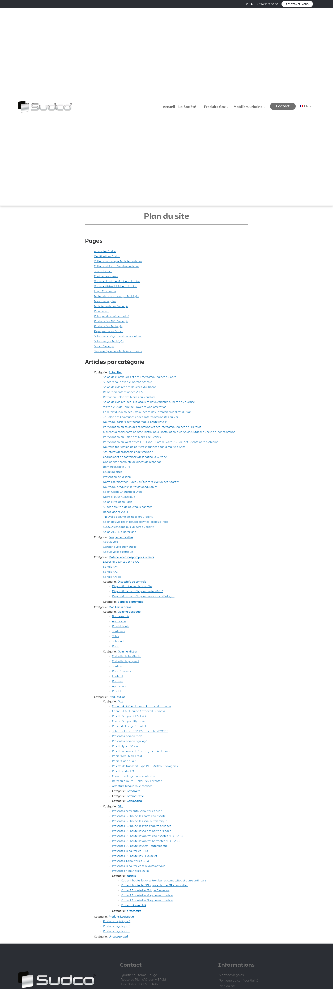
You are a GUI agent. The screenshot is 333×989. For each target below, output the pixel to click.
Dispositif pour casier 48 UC (121, 561)
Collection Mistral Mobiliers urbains (116, 266)
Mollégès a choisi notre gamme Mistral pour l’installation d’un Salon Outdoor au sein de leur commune (169, 432)
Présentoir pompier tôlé (127, 736)
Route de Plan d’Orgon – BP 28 (143, 980)
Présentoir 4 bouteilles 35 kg (130, 870)
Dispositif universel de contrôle (132, 586)
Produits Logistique (121, 916)
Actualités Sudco (105, 251)
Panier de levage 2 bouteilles (130, 726)
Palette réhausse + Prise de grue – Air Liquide (141, 751)
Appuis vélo (110, 541)
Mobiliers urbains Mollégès (111, 306)
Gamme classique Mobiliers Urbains (117, 281)
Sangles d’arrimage (131, 601)
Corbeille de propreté (125, 661)
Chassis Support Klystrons (128, 721)
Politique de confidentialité (111, 316)
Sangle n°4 (110, 566)
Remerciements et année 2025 (123, 392)
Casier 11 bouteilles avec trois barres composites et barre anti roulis (163, 880)
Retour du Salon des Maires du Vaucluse (129, 397)
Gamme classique (129, 611)
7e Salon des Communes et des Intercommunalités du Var (140, 417)
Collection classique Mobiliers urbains (118, 261)
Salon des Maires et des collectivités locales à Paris (135, 521)
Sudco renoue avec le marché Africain (127, 382)
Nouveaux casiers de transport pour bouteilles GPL (135, 422)
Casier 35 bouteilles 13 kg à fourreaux (145, 890)
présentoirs (134, 911)
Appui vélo (119, 621)
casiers (131, 876)
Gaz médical (135, 801)
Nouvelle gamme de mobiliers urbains (128, 516)
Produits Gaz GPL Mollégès (111, 321)
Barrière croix (120, 616)
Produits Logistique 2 (116, 926)
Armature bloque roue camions (132, 786)
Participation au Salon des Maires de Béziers (132, 437)
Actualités (115, 372)
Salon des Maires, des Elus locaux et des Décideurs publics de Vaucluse (149, 402)
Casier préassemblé (133, 905)
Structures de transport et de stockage (128, 452)
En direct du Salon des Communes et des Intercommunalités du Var (147, 412)
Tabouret (118, 641)
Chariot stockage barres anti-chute (134, 776)
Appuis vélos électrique (118, 551)
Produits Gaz (117, 697)
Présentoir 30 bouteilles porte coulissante (139, 816)
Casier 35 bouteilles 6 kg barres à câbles (147, 895)
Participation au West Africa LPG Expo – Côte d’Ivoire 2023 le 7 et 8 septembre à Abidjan (161, 442)
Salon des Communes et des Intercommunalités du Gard (139, 377)
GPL (120, 806)
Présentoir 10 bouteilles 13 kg (130, 861)
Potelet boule (120, 626)
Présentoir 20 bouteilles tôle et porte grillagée (141, 831)
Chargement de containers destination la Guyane (135, 457)
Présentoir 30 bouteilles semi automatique (139, 821)
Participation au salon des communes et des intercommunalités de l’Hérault (152, 427)
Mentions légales (105, 301)
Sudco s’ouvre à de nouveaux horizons (127, 507)
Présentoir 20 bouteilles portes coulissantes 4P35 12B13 (147, 836)
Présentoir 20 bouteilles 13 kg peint (134, 856)
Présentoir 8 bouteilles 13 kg (130, 851)
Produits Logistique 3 (116, 921)
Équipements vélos (106, 276)
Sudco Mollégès (104, 346)
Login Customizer (105, 291)
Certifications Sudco (107, 256)
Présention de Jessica (117, 477)
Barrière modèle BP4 (116, 466)
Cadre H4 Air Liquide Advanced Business (138, 711)
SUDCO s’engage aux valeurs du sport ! (129, 526)
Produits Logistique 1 (116, 931)
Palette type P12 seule (126, 746)
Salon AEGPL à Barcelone (119, 531)
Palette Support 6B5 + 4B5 (129, 716)
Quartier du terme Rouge (139, 975)
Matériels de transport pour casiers (131, 557)
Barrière (117, 681)
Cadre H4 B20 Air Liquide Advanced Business (141, 706)
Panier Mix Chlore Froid (127, 756)
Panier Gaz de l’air (124, 761)
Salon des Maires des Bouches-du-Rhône (129, 387)
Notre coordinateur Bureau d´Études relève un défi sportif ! (141, 482)
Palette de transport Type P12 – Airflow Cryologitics (145, 766)
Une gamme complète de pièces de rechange (132, 462)
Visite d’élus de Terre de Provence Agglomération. (135, 407)
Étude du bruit (112, 471)
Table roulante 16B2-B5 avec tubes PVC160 (140, 731)
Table (115, 636)
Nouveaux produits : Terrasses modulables (130, 487)
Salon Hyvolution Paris (117, 501)
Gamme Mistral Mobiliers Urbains (115, 286)
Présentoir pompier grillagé (129, 741)
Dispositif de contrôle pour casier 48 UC (137, 591)
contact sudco (103, 271)
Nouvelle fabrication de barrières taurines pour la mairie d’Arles (144, 446)
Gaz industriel (135, 796)
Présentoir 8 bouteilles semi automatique (138, 866)
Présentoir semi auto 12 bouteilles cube (137, 811)
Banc (115, 646)
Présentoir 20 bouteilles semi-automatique (140, 845)
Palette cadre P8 (123, 771)
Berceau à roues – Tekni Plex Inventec (137, 781)
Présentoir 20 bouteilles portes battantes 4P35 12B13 (146, 841)
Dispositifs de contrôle (132, 581)
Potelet (116, 691)
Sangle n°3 (110, 571)
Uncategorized (118, 936)
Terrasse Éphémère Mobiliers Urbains (118, 351)
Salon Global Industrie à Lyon (122, 491)
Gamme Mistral (127, 651)
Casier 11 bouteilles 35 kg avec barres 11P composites (154, 885)
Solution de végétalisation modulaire (118, 336)
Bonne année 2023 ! (116, 512)
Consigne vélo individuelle (119, 546)
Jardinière (118, 631)
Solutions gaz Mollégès (108, 341)
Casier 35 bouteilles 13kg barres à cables (147, 900)
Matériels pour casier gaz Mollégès (116, 296)
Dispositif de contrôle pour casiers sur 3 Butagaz (143, 596)
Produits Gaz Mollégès (108, 326)
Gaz (120, 701)
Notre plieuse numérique (119, 496)
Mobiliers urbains (120, 607)
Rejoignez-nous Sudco (108, 331)
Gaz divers (133, 791)
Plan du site (101, 311)
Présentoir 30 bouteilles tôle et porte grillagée (141, 826)
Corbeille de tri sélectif (126, 656)
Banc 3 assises (121, 671)
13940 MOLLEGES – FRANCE (141, 984)
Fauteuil (117, 676)
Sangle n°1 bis (112, 576)
